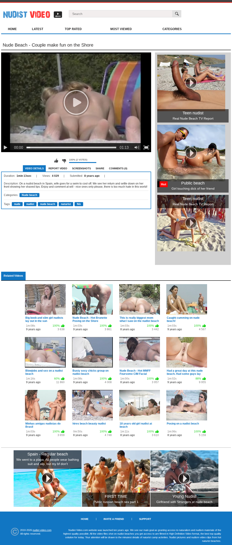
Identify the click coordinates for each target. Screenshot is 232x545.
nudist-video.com (42, 530)
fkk (79, 204)
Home (12, 29)
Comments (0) (118, 168)
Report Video (57, 168)
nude (17, 204)
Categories (172, 29)
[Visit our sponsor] (48, 478)
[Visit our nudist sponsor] (191, 249)
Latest (37, 29)
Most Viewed (121, 29)
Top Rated (73, 29)
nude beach (47, 204)
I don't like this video (64, 160)
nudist (30, 204)
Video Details (34, 168)
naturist (66, 204)
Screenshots (81, 168)
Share (100, 168)
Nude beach (29, 195)
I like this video (56, 160)
